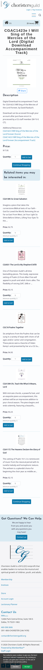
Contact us (21, 537)
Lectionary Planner (9, 604)
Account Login (7, 599)
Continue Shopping (21, 165)
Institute (4, 585)
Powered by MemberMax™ (12, 648)
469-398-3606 (7, 627)
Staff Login (6, 651)
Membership (6, 579)
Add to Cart (26, 157)
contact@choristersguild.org (13, 636)
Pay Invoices (37, 10)
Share (23, 90)
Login (28, 10)
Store (3, 593)
